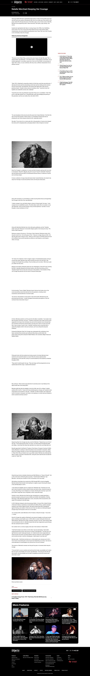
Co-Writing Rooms (60, 660)
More (69, 655)
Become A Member (48, 670)
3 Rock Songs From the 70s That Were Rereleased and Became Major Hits (66, 66)
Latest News (40, 2)
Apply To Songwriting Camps (50, 660)
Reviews (13, 666)
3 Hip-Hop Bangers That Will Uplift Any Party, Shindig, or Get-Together (66, 83)
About (23, 670)
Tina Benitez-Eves (16, 12)
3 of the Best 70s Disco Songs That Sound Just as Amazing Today (36, 621)
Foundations (59, 657)
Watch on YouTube (71, 659)
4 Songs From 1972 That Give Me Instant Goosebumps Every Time (36, 638)
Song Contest (36, 657)
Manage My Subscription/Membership (50, 666)
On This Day (64, 617)
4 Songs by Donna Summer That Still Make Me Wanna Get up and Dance (69, 638)
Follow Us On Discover (16, 590)
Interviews (13, 660)
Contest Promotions (37, 662)
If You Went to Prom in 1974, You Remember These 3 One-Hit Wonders (66, 72)
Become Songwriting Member (51, 662)
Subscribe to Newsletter (50, 659)
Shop (55, 2)
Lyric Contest (36, 659)
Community (51, 2)
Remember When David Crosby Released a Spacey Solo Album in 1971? (52, 621)
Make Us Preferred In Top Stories (28, 590)
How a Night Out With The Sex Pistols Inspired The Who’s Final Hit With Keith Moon (66, 78)
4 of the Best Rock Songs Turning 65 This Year (19, 620)
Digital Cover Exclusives (16, 659)
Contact (36, 670)
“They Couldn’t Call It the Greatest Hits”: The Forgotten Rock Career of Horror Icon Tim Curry (20, 638)
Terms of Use (56, 670)
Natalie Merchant (15, 587)
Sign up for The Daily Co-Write (28, 657)
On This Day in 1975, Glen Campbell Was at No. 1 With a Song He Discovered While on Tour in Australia (69, 621)
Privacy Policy (65, 670)
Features (36, 2)
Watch (61, 2)
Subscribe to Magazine (49, 657)
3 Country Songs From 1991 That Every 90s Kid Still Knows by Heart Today (29, 597)
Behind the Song (14, 657)
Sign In (41, 670)
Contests (46, 2)
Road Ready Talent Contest (39, 660)
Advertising (29, 670)
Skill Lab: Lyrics (59, 659)
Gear (12, 665)
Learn (58, 2)
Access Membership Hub (50, 663)
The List (14, 617)
